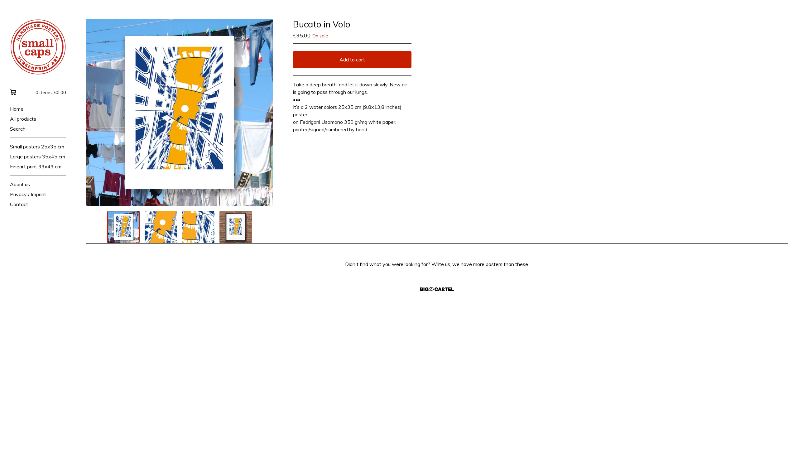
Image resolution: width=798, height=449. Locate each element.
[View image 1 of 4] (123, 227)
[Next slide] (264, 112)
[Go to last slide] (95, 112)
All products (23, 119)
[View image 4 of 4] (235, 227)
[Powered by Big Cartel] (437, 289)
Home (16, 109)
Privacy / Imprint (28, 194)
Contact (19, 204)
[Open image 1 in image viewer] (179, 112)
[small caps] (38, 47)
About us (20, 184)
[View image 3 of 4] (198, 227)
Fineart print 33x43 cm (35, 166)
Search (18, 129)
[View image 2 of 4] (161, 227)
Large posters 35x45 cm (37, 156)
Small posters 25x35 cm (37, 146)
